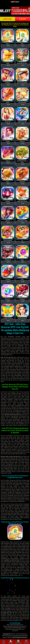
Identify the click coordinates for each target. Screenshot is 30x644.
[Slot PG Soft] (15, 593)
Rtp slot (3, 336)
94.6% (8, 163)
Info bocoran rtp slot (6, 392)
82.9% (8, 281)
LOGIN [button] (3, 643)
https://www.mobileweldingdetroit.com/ (15, 627)
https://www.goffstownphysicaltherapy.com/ (15, 626)
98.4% (8, 223)
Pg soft (3, 596)
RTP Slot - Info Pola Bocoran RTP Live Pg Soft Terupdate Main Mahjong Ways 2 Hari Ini (15, 635)
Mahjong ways (5, 542)
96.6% (8, 65)
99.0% (8, 183)
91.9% (8, 104)
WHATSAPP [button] (18, 643)
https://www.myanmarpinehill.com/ (15, 629)
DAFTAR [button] (7, 19)
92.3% (8, 124)
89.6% (8, 262)
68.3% (8, 320)
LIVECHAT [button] (26, 643)
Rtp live (3, 480)
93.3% (8, 203)
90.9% (8, 301)
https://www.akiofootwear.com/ (15, 624)
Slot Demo (15, 630)
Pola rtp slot (4, 435)
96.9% (8, 242)
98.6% (8, 45)
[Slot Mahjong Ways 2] (15, 539)
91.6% (8, 84)
